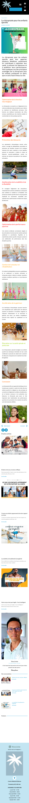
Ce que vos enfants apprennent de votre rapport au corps (19, 690)
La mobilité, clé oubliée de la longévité (11, 558)
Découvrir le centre (14, 728)
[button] (20, 4)
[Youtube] (25, 10)
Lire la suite (3, 476)
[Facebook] (25, 3)
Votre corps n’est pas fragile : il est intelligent (13, 602)
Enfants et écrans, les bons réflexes (10, 470)
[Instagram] (25, 7)
